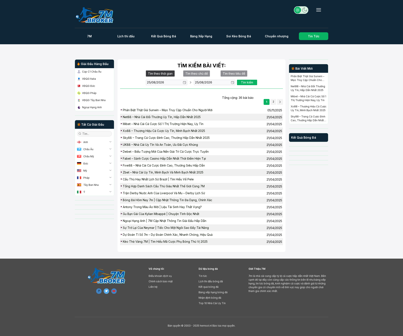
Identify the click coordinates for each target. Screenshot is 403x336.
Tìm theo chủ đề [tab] (196, 73)
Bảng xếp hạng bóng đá (213, 292)
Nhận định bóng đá (210, 297)
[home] (96, 15)
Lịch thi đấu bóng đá (211, 281)
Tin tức (203, 275)
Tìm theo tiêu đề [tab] (234, 73)
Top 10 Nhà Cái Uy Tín (212, 303)
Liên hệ (153, 286)
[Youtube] (114, 291)
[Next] (280, 102)
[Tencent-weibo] (99, 291)
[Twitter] (106, 291)
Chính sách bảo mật (161, 281)
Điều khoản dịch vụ (160, 275)
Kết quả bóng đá (209, 286)
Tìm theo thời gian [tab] (160, 73)
